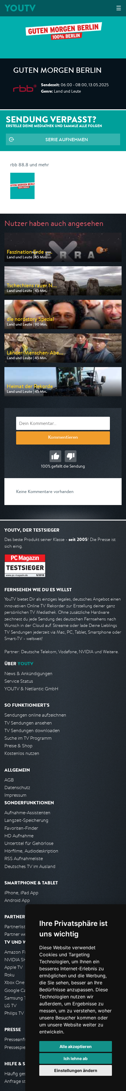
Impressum (15, 795)
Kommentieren (63, 437)
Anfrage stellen (19, 1081)
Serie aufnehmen (66, 139)
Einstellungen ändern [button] (75, 1070)
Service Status (18, 681)
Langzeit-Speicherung (26, 820)
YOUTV (20, 8)
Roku (9, 975)
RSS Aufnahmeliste (23, 858)
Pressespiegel (18, 1047)
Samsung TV (16, 998)
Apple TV (13, 967)
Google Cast (17, 990)
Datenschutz (17, 787)
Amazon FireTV (19, 952)
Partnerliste (16, 927)
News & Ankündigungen (28, 673)
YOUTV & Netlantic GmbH (31, 689)
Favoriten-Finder (21, 828)
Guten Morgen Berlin (57, 71)
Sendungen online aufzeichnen (35, 715)
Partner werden (20, 934)
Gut (55, 456)
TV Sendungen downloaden (32, 730)
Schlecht (70, 456)
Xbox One (14, 982)
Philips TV (14, 1013)
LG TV (10, 1005)
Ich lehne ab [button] (76, 1058)
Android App (17, 900)
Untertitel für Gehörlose (28, 843)
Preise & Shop (18, 746)
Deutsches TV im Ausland (29, 866)
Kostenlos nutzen (21, 753)
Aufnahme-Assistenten (27, 813)
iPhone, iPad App (21, 893)
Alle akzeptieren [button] (75, 1046)
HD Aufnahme (18, 836)
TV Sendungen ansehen (28, 723)
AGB (9, 780)
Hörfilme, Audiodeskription (31, 851)
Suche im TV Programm (28, 738)
